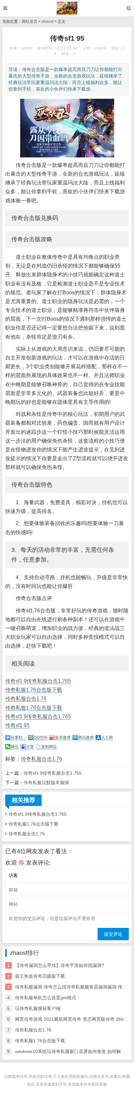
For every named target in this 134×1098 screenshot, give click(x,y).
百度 (30, 746)
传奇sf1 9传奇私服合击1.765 (38, 681)
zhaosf (47, 21)
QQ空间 (40, 737)
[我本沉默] (67, 8)
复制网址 (49, 746)
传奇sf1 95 (17, 725)
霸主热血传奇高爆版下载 (40, 976)
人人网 (107, 737)
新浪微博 (63, 737)
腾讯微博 (86, 737)
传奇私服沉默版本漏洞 (46, 782)
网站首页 (29, 21)
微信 (15, 746)
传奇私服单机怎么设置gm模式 (45, 997)
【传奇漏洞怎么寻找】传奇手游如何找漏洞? (59, 965)
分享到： (18, 737)
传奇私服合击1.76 (26, 698)
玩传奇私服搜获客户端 (37, 1008)
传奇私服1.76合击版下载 (33, 690)
